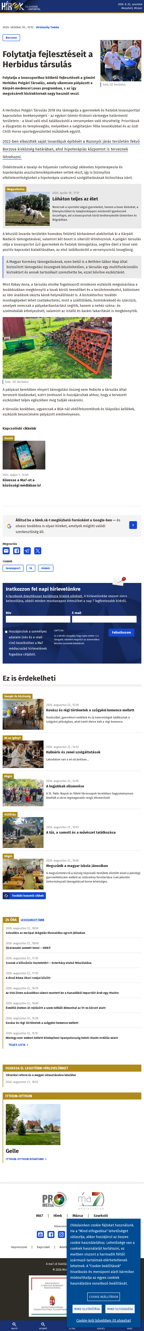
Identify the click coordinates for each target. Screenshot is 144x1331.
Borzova (11, 37)
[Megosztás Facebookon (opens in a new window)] (16, 550)
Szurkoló (101, 1215)
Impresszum (19, 1247)
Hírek (58, 1215)
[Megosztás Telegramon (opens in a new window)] (27, 550)
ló (31, 568)
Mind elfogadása (120, 1309)
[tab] (11, 920)
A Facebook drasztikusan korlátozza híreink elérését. (44, 596)
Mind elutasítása (87, 1309)
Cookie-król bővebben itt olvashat (103, 1320)
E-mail (76, 613)
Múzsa (78, 1215)
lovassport (13, 568)
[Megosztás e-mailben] (6, 550)
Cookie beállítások (103, 1297)
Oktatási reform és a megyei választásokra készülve (41, 1075)
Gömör (45, 568)
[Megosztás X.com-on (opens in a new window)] (37, 550)
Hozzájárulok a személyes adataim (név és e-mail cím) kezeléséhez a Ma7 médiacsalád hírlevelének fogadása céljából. (28, 643)
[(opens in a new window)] (40, 1234)
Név (8, 613)
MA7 (39, 1215)
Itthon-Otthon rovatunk (25, 1159)
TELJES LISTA (16, 1044)
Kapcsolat (43, 1247)
